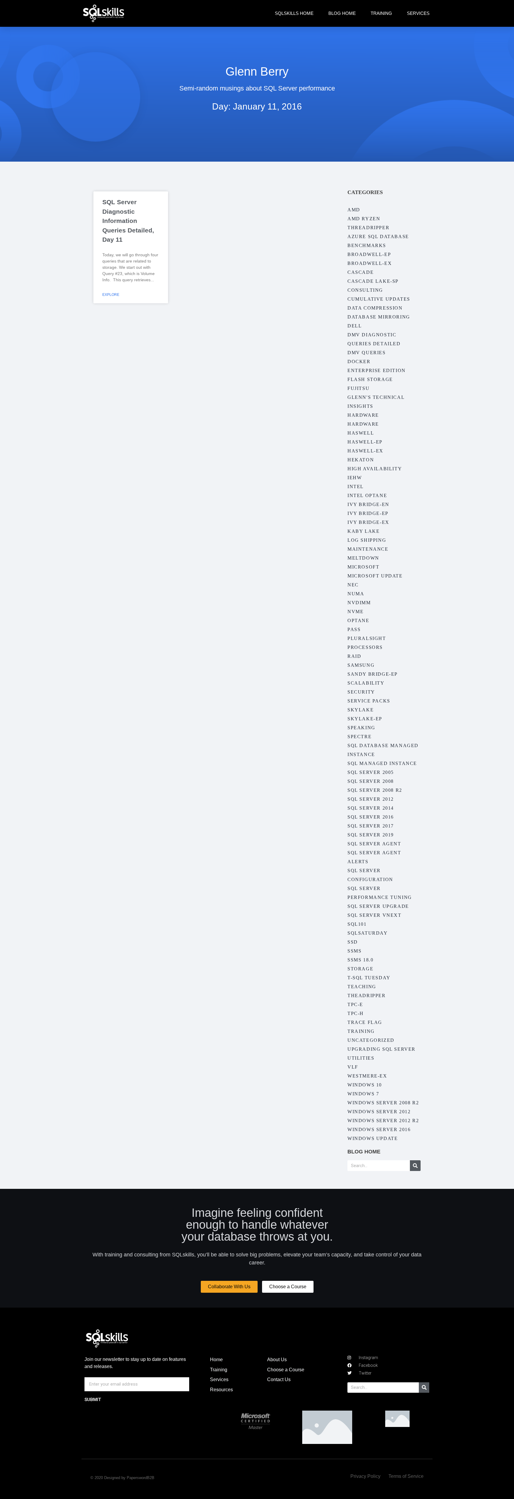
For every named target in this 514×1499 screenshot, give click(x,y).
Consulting (365, 290)
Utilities (360, 1058)
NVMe (355, 611)
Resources (221, 1389)
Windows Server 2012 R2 (383, 1120)
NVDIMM (359, 602)
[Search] (415, 1165)
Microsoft (363, 566)
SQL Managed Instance (382, 763)
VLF (352, 1066)
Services (418, 13)
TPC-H (355, 1013)
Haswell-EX (365, 450)
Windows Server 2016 (378, 1129)
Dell (354, 325)
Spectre (359, 736)
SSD (352, 941)
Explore (110, 295)
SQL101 (357, 924)
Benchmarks (366, 245)
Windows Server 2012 (378, 1111)
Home (216, 1359)
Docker (359, 361)
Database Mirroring (378, 316)
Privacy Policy (365, 1476)
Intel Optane (367, 495)
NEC (353, 584)
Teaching (361, 986)
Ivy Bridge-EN (368, 504)
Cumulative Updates (378, 299)
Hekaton (360, 459)
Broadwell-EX (369, 263)
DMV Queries (366, 352)
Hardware (363, 415)
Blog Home (342, 13)
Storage (360, 968)
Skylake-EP (364, 718)
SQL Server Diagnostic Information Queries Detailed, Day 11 (128, 221)
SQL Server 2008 (370, 781)
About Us (277, 1359)
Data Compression (375, 307)
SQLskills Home (294, 13)
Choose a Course (285, 1369)
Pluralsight (366, 638)
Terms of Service (406, 1476)
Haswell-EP (365, 441)
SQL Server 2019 (370, 834)
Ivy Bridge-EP (367, 513)
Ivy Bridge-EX (368, 522)
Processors (365, 647)
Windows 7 (363, 1093)
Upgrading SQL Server (381, 1049)
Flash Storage (370, 379)
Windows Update (372, 1138)
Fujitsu (358, 388)
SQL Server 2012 (370, 799)
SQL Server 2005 (370, 772)
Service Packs (368, 700)
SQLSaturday (367, 933)
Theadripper (366, 995)
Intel (355, 486)
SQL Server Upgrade (378, 906)
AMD (353, 209)
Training (381, 13)
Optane (358, 620)
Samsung (360, 665)
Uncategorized (370, 1040)
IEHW (354, 477)
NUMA (355, 593)
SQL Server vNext (374, 915)
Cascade (360, 272)
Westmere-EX (367, 1075)
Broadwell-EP (369, 254)
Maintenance (367, 549)
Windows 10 (364, 1084)
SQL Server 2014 (370, 808)
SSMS (354, 950)
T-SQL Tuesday (369, 977)
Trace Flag (364, 1022)
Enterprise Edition (376, 370)
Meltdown (363, 557)
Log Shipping (366, 540)
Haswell (360, 432)
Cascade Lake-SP (373, 281)
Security (361, 691)
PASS (354, 629)
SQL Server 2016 (370, 816)
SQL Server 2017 (370, 825)
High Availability (374, 468)
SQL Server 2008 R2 (374, 790)
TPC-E (355, 1004)
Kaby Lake (363, 531)
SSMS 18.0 (360, 959)
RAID (354, 656)
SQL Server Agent (374, 843)
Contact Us (279, 1379)
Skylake (360, 709)
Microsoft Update (375, 575)
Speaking (361, 727)
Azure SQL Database (378, 236)
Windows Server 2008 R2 (383, 1102)
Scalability (366, 683)
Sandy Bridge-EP (372, 674)
